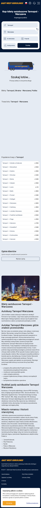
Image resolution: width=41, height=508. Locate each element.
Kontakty (4, 484)
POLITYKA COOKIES (27, 474)
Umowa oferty (26, 477)
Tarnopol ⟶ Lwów (8, 187)
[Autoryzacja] (30, 3)
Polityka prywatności (32, 503)
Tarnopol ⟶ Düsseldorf (10, 227)
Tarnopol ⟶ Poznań (8, 195)
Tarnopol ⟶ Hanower (9, 239)
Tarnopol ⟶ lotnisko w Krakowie (12, 163)
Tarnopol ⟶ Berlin (8, 191)
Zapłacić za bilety (6, 477)
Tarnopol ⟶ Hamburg (9, 207)
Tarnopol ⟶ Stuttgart (9, 199)
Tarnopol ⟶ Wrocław (9, 175)
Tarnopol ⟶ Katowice (9, 223)
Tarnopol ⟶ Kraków (9, 171)
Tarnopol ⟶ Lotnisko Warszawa (12, 211)
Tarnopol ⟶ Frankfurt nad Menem (12, 215)
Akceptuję (9, 503)
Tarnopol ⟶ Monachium (10, 167)
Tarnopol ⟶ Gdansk (9, 183)
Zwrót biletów (5, 474)
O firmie (3, 480)
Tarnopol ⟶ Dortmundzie (10, 235)
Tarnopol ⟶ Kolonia (9, 231)
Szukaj (27, 45)
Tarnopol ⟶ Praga (8, 219)
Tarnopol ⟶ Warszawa (9, 203)
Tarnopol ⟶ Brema (8, 179)
